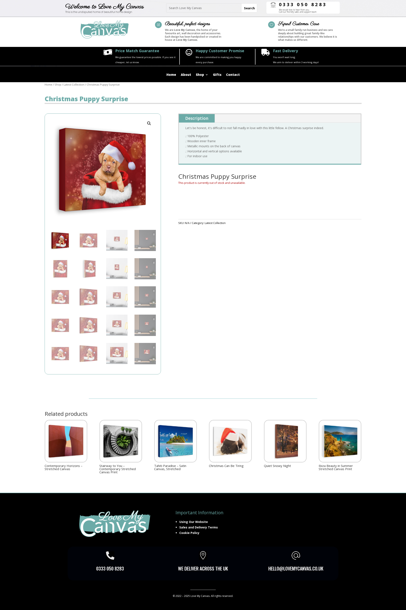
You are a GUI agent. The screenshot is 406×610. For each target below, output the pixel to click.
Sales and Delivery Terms (198, 527)
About (186, 75)
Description (196, 118)
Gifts (217, 75)
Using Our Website (193, 522)
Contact (233, 75)
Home (171, 75)
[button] (149, 123)
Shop (200, 75)
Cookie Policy (189, 533)
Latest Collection (74, 84)
